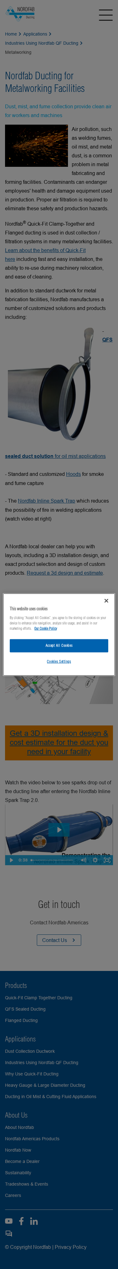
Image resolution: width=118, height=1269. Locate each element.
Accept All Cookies (59, 645)
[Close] (106, 601)
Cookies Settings (59, 661)
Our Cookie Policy (45, 628)
